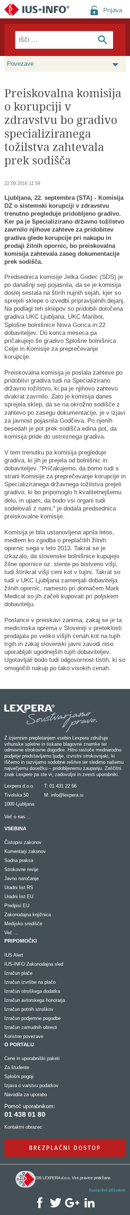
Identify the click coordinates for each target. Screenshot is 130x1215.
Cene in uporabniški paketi (32, 1058)
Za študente (16, 1067)
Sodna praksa (18, 860)
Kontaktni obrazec (23, 1127)
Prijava (112, 10)
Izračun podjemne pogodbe (32, 1018)
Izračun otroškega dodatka (32, 991)
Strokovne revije (21, 869)
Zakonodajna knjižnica (27, 914)
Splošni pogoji (19, 1076)
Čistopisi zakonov (23, 842)
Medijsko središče (23, 923)
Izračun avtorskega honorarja (34, 1000)
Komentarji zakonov (25, 851)
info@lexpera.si (67, 795)
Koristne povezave (23, 1036)
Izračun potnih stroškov (28, 1009)
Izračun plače (18, 973)
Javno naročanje (21, 878)
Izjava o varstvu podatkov (31, 1085)
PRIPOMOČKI (20, 941)
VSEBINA (15, 828)
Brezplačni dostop (65, 1147)
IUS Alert (13, 955)
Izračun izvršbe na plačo (30, 982)
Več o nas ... (17, 816)
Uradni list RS (18, 887)
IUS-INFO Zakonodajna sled (33, 964)
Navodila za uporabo (25, 1094)
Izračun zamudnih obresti (30, 1027)
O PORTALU (19, 1044)
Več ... (11, 932)
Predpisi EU (16, 905)
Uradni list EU (18, 896)
